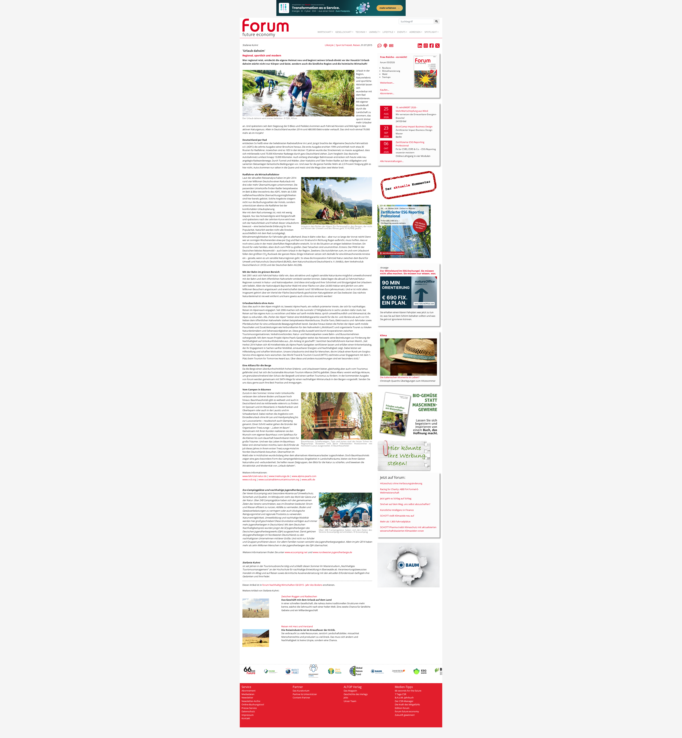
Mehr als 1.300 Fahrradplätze (395, 521)
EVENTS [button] (401, 32)
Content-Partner (301, 697)
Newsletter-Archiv (251, 701)
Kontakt (246, 718)
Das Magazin (350, 690)
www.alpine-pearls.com (304, 476)
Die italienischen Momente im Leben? (400, 377)
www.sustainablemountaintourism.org (278, 479)
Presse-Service (249, 708)
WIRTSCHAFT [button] (324, 32)
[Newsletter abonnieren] (391, 45)
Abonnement (249, 690)
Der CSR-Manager (404, 701)
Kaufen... (384, 89)
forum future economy (407, 711)
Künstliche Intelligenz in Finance (397, 510)
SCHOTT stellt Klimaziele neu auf (397, 515)
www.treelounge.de (279, 476)
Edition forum (402, 708)
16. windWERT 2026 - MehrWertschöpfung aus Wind (412, 109)
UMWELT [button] (374, 32)
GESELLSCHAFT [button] (343, 32)
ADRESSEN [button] (415, 32)
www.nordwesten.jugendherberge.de (332, 552)
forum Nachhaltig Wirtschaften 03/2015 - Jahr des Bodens (292, 584)
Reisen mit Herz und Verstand (297, 626)
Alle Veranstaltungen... (392, 161)
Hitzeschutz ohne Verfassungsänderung (401, 483)
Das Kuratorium (301, 690)
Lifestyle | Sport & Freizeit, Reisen (342, 45)
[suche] (437, 21)
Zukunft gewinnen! (405, 715)
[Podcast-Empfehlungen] (385, 45)
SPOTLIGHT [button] (430, 32)
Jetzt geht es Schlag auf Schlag (395, 498)
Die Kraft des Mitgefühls (407, 704)
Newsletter (247, 697)
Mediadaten (248, 694)
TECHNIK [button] (360, 32)
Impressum (248, 715)
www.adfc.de (308, 479)
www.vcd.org (249, 479)
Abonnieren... (387, 93)
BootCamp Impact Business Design (414, 126)
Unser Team (350, 701)
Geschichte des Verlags (356, 694)
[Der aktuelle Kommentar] (408, 185)
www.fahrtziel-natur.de (254, 476)
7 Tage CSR (400, 694)
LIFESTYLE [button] (388, 32)
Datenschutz (248, 711)
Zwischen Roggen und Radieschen (299, 596)
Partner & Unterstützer (305, 694)
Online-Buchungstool (253, 704)
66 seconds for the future (408, 690)
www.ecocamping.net (296, 552)
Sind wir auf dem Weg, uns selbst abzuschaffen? (405, 504)
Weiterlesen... (387, 82)
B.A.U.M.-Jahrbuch (404, 697)
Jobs (346, 697)
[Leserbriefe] (379, 45)
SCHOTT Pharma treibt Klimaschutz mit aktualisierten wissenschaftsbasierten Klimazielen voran (408, 529)
